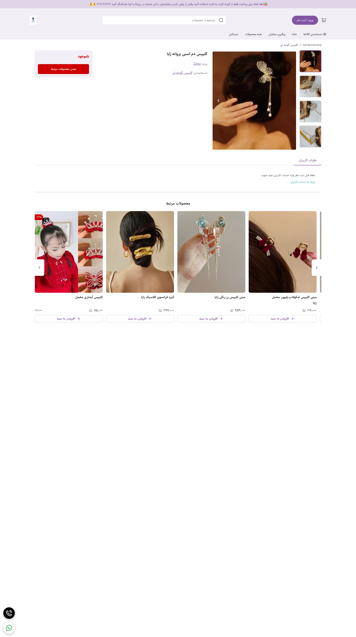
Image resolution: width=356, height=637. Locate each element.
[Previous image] (218, 100)
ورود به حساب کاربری (302, 182)
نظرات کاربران (307, 160)
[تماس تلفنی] (9, 613)
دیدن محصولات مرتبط (63, 69)
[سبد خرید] (323, 20)
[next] (39, 267)
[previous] (317, 267)
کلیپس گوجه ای (289, 45)
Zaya (197, 63)
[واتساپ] (9, 628)
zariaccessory (312, 45)
